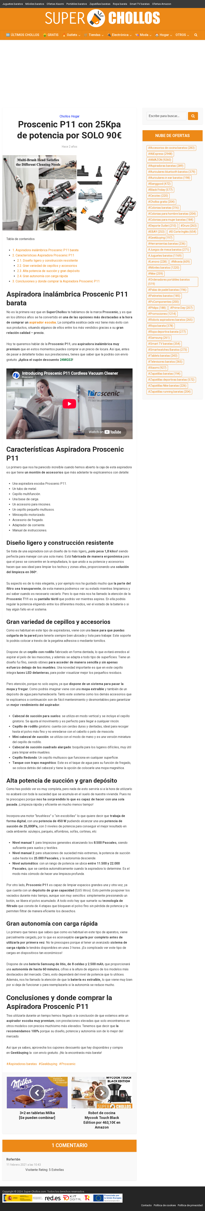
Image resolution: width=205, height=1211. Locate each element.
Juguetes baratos (12, 3)
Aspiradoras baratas (23, 1064)
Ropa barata (120, 3)
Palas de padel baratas (168, 289)
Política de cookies (165, 1205)
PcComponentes (164, 301)
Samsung (160, 337)
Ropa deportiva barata (168, 331)
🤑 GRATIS (50, 35)
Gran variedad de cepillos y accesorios (47, 266)
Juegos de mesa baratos (169, 249)
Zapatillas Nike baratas (168, 385)
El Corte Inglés (183, 231)
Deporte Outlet (163, 225)
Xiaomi (158, 367)
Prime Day (182, 307)
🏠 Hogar (162, 35)
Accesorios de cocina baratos (172, 147)
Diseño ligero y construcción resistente (47, 260)
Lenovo (158, 261)
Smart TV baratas (140, 3)
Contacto (146, 1205)
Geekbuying (49, 1064)
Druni (190, 225)
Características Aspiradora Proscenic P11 (43, 255)
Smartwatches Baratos (168, 349)
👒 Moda (141, 35)
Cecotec (159, 195)
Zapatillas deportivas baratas (172, 379)
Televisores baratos (166, 361)
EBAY (157, 231)
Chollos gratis (162, 201)
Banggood (160, 183)
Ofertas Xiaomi (55, 3)
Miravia (181, 261)
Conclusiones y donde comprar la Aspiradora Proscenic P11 (56, 281)
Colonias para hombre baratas (173, 213)
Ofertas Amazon (161, 3)
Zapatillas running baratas (170, 391)
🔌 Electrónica (118, 35)
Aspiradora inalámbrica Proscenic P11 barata (45, 250)
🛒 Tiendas (92, 35)
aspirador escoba (42, 322)
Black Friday (161, 189)
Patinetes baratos (165, 295)
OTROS (181, 35)
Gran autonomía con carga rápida (42, 276)
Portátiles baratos (76, 3)
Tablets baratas (163, 355)
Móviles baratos (34, 3)
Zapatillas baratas (99, 3)
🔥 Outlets (69, 35)
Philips (158, 307)
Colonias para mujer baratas (171, 219)
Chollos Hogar (69, 116)
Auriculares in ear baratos (170, 177)
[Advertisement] (102, 74)
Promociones (163, 313)
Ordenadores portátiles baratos (169, 282)
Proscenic (68, 1064)
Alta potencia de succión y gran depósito (48, 271)
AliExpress (161, 153)
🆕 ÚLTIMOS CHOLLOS (22, 35)
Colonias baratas (164, 207)
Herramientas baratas (167, 243)
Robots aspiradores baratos (171, 319)
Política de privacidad (190, 1205)
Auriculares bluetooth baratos (172, 171)
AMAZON (160, 159)
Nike (156, 273)
